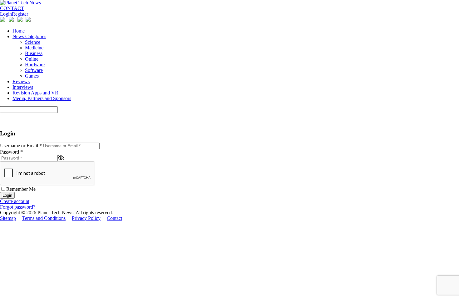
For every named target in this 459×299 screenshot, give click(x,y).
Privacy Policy (86, 218)
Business (33, 53)
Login (6, 14)
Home (18, 30)
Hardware (35, 64)
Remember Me (21, 189)
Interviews (22, 87)
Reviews (21, 81)
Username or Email (21, 145)
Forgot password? (17, 207)
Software (34, 70)
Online (31, 59)
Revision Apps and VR (35, 92)
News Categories (29, 36)
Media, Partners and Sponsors (41, 98)
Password (11, 152)
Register (20, 14)
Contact (114, 218)
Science (32, 42)
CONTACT (12, 8)
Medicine (34, 47)
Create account (14, 201)
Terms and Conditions (44, 218)
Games (32, 76)
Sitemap (8, 218)
